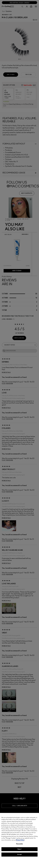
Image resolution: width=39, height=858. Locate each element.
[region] (19, 835)
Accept (19, 854)
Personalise (19, 843)
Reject (19, 849)
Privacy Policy (20, 840)
